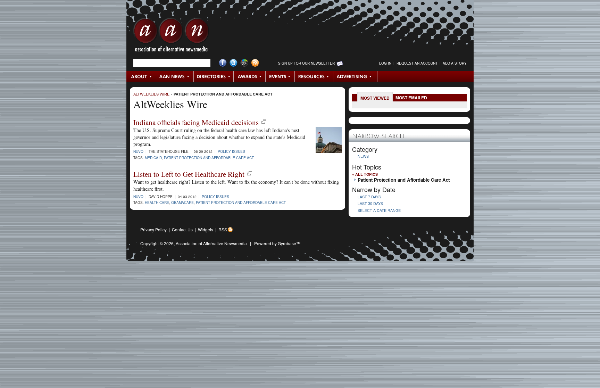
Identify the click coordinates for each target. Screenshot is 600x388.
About (141, 76)
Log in (385, 63)
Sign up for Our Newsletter (306, 63)
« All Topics (365, 174)
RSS (222, 229)
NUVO (138, 151)
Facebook (223, 63)
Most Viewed (375, 98)
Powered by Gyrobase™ (277, 243)
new (264, 121)
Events (280, 76)
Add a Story (455, 63)
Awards (250, 76)
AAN (171, 36)
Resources (314, 76)
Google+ (244, 63)
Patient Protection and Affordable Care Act (223, 94)
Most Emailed (411, 97)
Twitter (234, 63)
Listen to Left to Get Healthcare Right (188, 174)
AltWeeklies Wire (151, 94)
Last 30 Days (370, 203)
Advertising (355, 76)
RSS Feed (255, 63)
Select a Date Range (379, 210)
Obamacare (182, 202)
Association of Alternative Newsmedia (211, 243)
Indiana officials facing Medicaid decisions (196, 122)
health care (157, 202)
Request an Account (417, 63)
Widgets (205, 229)
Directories (214, 76)
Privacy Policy (153, 229)
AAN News (175, 76)
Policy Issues (231, 151)
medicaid (153, 157)
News (363, 156)
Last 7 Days (369, 196)
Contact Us (182, 229)
